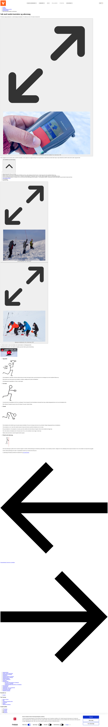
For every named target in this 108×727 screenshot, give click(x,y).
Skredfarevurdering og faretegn (8, 676)
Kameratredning (5, 10)
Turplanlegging (5, 686)
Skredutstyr (5, 680)
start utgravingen (26, 452)
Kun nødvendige (91, 723)
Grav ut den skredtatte (7, 178)
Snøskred (4, 8)
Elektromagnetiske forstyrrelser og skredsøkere (13, 684)
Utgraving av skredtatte (9, 683)
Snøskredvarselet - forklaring (8, 677)
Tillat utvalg (91, 720)
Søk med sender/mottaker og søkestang (12, 682)
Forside (4, 7)
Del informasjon (5, 685)
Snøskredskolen (5, 672)
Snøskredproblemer (6, 678)
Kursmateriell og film (6, 689)
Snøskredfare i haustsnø (7, 688)
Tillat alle (91, 717)
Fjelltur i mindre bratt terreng (8, 673)
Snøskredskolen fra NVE (7, 9)
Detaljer (67, 724)
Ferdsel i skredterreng (6, 679)
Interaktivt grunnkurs (6, 690)
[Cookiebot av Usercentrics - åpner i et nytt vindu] (15, 725)
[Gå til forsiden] (3, 3)
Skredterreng (5, 675)
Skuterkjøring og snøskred (7, 674)
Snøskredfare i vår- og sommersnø (9, 687)
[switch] (40, 725)
